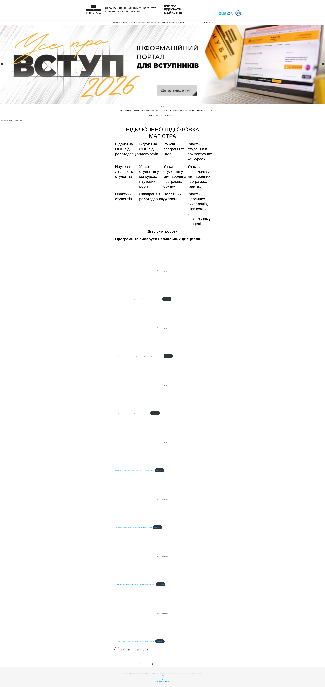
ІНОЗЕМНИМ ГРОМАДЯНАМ (176, 22)
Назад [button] (2, 64)
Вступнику (124, 22)
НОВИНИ (128, 110)
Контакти (165, 22)
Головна (119, 110)
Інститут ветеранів (170, 110)
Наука (136, 110)
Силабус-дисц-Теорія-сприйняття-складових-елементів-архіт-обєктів (132, 413)
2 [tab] (163, 106)
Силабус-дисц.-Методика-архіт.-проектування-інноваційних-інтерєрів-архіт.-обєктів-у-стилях (138, 299)
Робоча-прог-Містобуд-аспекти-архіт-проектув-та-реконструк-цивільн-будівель (134, 641)
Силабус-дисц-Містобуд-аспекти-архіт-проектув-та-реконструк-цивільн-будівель (135, 584)
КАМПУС (138, 22)
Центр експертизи (187, 110)
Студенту (132, 22)
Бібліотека (169, 115)
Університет (116, 22)
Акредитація (146, 22)
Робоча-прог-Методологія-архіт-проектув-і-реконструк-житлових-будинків (133, 527)
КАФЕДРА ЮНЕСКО (155, 115)
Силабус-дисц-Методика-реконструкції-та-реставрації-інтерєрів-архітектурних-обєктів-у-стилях (139, 356)
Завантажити (167, 299)
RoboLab (200, 110)
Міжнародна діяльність (150, 110)
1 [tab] (161, 106)
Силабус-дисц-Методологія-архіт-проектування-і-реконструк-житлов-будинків (134, 470)
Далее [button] (323, 64)
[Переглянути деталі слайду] (162, 64)
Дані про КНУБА (156, 22)
